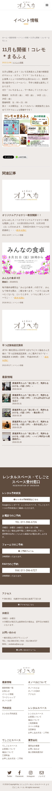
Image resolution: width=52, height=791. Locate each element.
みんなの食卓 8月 (11, 278)
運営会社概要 (33, 746)
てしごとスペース (9, 746)
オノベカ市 (7, 700)
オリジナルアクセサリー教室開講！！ (21, 215)
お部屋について (34, 717)
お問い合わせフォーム (27, 650)
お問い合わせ (33, 749)
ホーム (4, 38)
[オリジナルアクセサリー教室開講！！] (26, 195)
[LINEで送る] (21, 157)
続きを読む (21, 230)
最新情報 (12, 38)
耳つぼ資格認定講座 (12, 345)
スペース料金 (33, 726)
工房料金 (6, 755)
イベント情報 (23, 38)
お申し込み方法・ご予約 (38, 733)
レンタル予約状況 (9, 714)
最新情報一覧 (7, 688)
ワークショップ (8, 697)
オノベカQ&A (34, 691)
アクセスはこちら (27, 605)
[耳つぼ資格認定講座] (26, 325)
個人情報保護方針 (35, 752)
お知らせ (6, 691)
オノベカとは (33, 688)
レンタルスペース (35, 714)
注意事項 (32, 729)
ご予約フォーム (27, 551)
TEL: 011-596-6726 (26, 522)
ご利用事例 (33, 723)
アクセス (32, 694)
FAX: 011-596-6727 (26, 570)
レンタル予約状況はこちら (27, 499)
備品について (33, 720)
